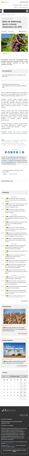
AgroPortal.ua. (23, 95)
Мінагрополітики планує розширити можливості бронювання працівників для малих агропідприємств (15, 282)
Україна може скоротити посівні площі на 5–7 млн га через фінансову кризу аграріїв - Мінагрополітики (16, 205)
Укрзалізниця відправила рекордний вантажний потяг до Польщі (15, 287)
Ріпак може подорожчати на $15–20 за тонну (16, 251)
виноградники (23, 140)
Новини (4, 31)
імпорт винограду (11, 144)
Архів (4, 372)
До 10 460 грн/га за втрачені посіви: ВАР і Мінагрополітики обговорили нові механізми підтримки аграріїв (15, 266)
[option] (14, 43)
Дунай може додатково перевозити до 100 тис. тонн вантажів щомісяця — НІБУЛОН (16, 223)
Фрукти (10, 31)
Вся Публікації (22, 333)
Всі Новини (24, 301)
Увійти (15, 7)
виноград (7, 140)
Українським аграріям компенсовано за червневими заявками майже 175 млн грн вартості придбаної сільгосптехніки (16, 234)
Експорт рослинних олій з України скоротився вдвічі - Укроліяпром (15, 277)
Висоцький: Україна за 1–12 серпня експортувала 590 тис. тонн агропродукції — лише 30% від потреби (14, 329)
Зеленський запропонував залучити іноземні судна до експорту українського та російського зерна (16, 292)
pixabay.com (4, 53)
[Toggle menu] (27, 11)
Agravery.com (11, 445)
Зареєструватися (23, 7)
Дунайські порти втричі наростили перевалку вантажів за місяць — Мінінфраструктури (15, 256)
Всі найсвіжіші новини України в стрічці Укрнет (14, 451)
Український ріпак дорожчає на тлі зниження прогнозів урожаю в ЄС (15, 296)
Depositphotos (9, 443)
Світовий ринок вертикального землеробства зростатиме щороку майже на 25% (14, 86)
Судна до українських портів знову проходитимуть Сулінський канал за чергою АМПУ (16, 271)
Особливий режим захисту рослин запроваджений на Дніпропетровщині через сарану (16, 218)
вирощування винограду (13, 143)
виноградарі (15, 141)
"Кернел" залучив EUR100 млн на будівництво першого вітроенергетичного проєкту (15, 240)
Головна (3, 14)
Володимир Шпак (21, 144)
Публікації (6, 306)
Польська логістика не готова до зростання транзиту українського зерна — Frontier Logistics (15, 211)
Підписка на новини (7, 425)
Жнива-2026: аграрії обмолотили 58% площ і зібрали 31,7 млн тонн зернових (16, 261)
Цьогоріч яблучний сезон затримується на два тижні (14, 75)
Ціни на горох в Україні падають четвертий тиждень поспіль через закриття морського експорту (16, 229)
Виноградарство (15, 140)
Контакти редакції (6, 419)
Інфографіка (7, 340)
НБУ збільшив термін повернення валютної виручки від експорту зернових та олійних (16, 200)
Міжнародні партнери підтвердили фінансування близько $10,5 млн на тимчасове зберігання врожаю (15, 247)
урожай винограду (6, 141)
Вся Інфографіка (22, 365)
